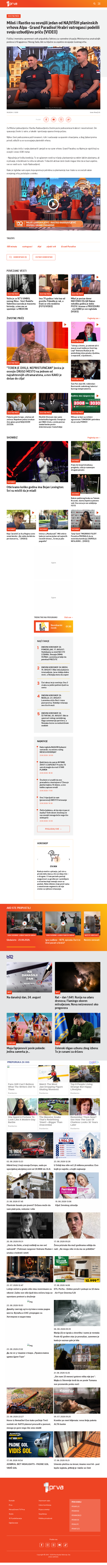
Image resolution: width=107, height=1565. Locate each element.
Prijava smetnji (44, 1510)
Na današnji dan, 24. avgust (24, 997)
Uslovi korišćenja (45, 1505)
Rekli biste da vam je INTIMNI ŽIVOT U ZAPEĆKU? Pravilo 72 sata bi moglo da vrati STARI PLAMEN (53, 766)
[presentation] (37, 859)
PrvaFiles (76, 1529)
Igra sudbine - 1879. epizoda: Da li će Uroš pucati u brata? (62, 941)
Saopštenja (43, 1514)
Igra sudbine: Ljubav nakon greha (22, 935)
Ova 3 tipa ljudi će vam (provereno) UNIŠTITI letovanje (53, 799)
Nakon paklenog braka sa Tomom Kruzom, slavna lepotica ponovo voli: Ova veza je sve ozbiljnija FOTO (85, 502)
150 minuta (12, 247)
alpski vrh (51, 247)
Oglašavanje (13, 1523)
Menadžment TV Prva (17, 1510)
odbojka (11, 1043)
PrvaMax (75, 1511)
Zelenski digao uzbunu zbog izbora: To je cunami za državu (76, 1050)
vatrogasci (27, 247)
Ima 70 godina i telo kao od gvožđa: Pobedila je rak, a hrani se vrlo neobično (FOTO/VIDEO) (52, 302)
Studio (11, 1514)
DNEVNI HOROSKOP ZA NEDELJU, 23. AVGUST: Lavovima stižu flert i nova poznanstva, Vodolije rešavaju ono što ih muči (54, 700)
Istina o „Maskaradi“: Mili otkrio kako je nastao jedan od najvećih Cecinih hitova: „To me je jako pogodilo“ (53, 537)
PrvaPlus (75, 1506)
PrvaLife (75, 1524)
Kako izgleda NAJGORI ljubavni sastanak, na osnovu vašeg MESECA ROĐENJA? (53, 749)
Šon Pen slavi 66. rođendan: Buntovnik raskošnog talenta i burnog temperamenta (84, 386)
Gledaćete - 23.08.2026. (18, 940)
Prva (10, 1505)
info (9, 992)
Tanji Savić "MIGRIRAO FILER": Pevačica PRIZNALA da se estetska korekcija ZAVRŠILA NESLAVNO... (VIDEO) (84, 537)
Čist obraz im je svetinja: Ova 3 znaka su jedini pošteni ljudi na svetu (55, 685)
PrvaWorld (76, 1515)
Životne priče (13, 16)
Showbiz (11, 482)
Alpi (39, 247)
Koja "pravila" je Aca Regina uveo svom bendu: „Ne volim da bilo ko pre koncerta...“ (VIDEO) (21, 536)
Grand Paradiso (68, 247)
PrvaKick (75, 1520)
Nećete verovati (91, 935)
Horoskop (42, 843)
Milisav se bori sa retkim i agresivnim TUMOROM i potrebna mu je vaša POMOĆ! (85, 419)
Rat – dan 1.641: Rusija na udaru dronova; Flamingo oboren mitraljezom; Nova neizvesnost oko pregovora (76, 1002)
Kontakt (12, 1501)
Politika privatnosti (45, 1518)
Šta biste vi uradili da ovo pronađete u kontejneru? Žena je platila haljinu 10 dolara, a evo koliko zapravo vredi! (54, 783)
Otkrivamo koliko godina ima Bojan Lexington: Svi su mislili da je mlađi (35, 489)
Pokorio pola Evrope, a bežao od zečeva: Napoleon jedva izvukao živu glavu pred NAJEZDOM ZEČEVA (20, 421)
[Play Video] (53, 204)
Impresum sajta (44, 1501)
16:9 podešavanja (15, 1518)
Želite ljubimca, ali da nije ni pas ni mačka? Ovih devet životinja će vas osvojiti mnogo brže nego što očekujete (54, 814)
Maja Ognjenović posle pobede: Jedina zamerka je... (26, 1050)
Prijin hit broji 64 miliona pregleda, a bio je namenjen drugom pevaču (83, 467)
